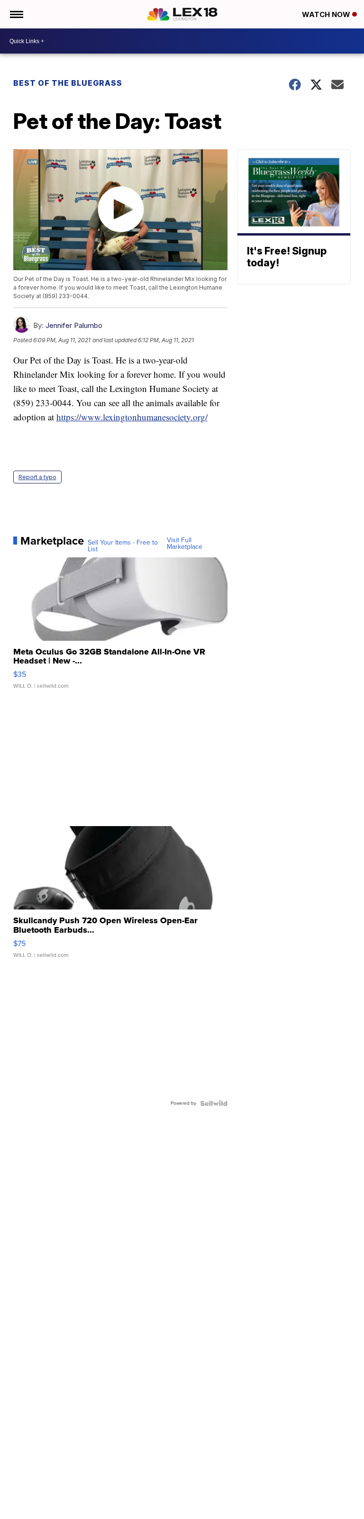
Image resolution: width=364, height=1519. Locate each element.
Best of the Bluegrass (67, 83)
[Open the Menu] (16, 14)
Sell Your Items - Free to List (123, 546)
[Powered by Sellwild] (214, 1103)
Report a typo (37, 477)
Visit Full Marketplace (184, 543)
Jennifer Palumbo (74, 325)
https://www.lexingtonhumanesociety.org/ (132, 417)
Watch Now (327, 14)
